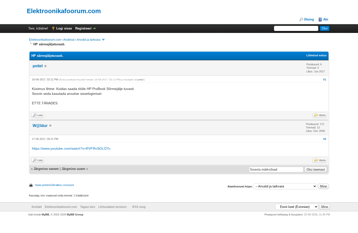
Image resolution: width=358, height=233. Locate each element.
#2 (324, 138)
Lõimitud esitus (316, 55)
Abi (325, 19)
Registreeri (83, 28)
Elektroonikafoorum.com (45, 39)
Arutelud (69, 39)
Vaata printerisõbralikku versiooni (54, 185)
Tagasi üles (87, 207)
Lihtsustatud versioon (112, 207)
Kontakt (37, 207)
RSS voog (139, 207)
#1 (324, 79)
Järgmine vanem (46, 169)
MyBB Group (75, 214)
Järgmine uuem (73, 169)
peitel (38, 66)
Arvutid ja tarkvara (89, 39)
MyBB (45, 214)
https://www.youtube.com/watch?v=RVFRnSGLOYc (71, 148)
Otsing (309, 19)
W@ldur (40, 126)
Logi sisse (64, 28)
